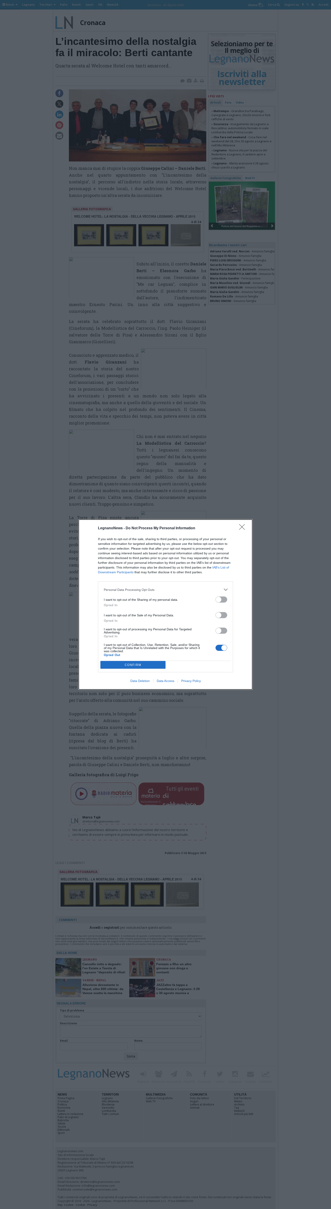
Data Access (165, 681)
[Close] (243, 528)
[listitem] (165, 589)
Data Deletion (140, 681)
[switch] (221, 599)
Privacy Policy (191, 681)
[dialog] (165, 604)
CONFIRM (133, 665)
